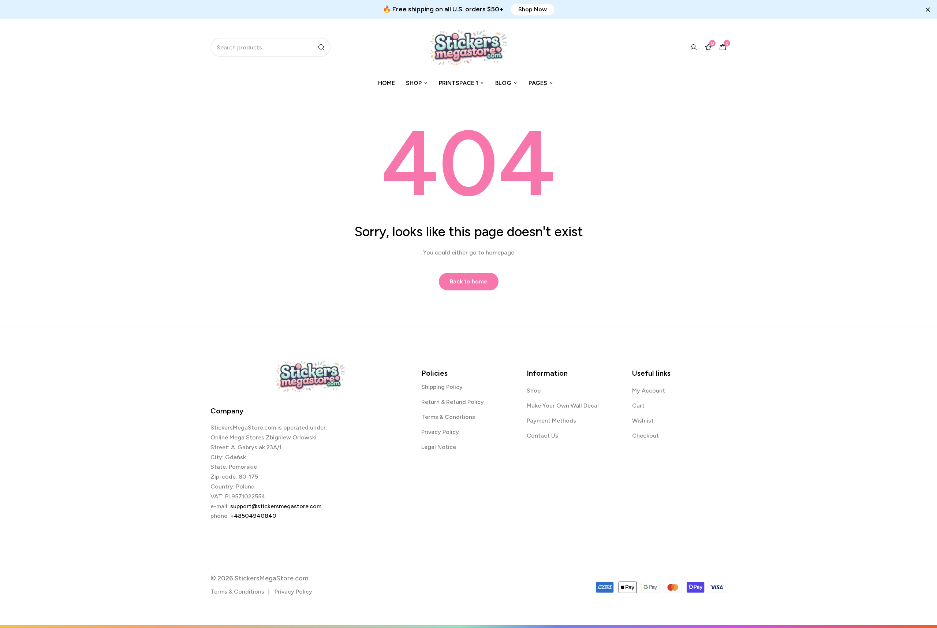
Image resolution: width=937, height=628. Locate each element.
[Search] (321, 47)
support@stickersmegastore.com (275, 506)
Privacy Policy (440, 431)
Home (386, 82)
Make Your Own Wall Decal (563, 405)
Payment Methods (551, 420)
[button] (532, 9)
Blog (503, 82)
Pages (538, 82)
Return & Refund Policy (452, 401)
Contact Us (542, 435)
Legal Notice (438, 446)
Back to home (469, 281)
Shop (414, 82)
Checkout (645, 435)
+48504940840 (253, 515)
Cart (638, 405)
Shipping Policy (442, 386)
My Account (648, 390)
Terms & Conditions (448, 416)
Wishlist (643, 420)
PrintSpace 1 (458, 82)
